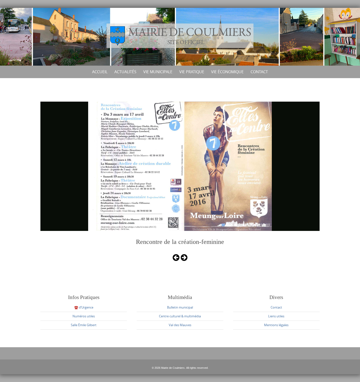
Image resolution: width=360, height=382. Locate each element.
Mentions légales (276, 325)
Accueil (100, 71)
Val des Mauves (180, 325)
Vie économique (227, 71)
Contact (259, 71)
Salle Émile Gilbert (83, 325)
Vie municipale (157, 71)
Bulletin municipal (180, 307)
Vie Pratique (191, 71)
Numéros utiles (83, 316)
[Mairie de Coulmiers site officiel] (180, 36)
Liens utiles (276, 316)
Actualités (125, 71)
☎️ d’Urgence (83, 307)
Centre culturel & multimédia (180, 316)
